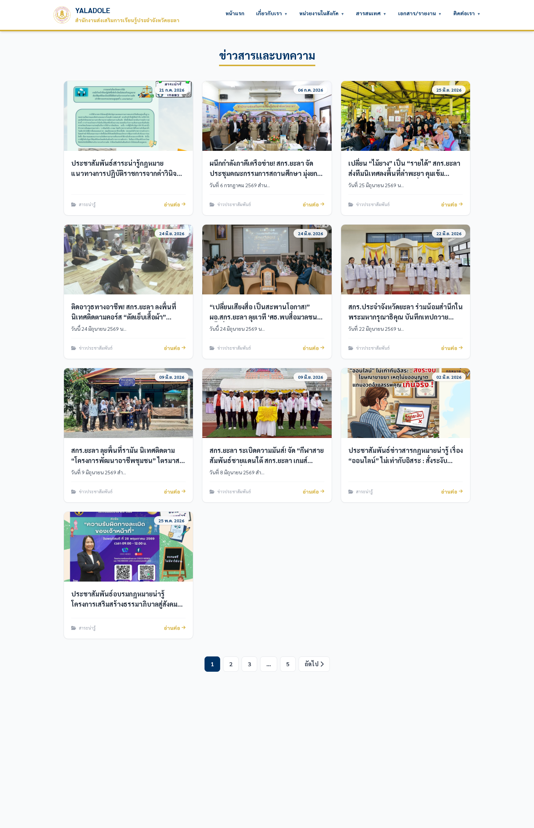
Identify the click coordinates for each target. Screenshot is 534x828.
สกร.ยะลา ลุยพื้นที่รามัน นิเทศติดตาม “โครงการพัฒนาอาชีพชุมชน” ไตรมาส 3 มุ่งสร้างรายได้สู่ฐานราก (128, 460)
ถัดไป (312, 664)
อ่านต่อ (172, 204)
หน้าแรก (235, 13)
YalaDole (127, 14)
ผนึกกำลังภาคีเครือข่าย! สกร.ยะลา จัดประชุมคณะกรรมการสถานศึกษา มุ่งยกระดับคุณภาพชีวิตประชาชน (263, 173)
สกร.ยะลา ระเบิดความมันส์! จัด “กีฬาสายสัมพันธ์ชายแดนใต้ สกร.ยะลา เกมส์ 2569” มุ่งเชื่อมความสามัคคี (267, 460)
